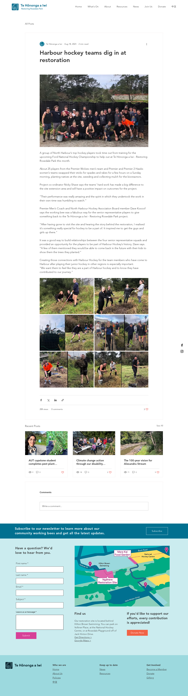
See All (160, 425)
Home (56, 669)
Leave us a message (25, 612)
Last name (21, 575)
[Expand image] (67, 296)
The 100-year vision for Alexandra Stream (138, 462)
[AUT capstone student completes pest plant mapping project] (46, 443)
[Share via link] (62, 400)
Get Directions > (83, 637)
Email (19, 587)
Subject (20, 599)
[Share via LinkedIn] (55, 400)
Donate (150, 673)
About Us (57, 673)
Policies (57, 677)
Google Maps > (82, 640)
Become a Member (157, 669)
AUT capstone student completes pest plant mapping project (42, 462)
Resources (105, 673)
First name (21, 563)
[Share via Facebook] (41, 400)
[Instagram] (182, 351)
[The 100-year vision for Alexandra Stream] (141, 443)
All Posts (29, 23)
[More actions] (146, 44)
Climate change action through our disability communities (90, 462)
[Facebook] (182, 345)
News (102, 669)
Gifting (150, 677)
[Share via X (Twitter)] (48, 400)
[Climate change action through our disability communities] (94, 443)
